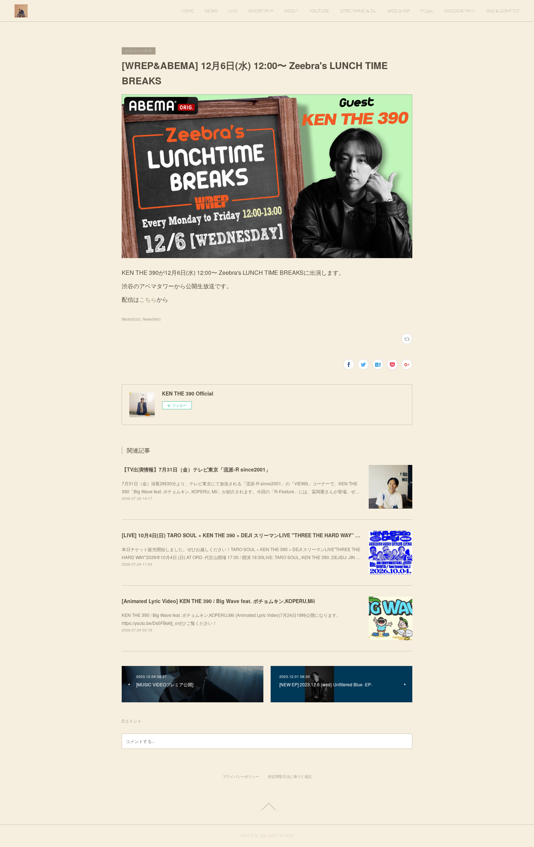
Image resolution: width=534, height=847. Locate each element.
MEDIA (291, 10)
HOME (187, 10)
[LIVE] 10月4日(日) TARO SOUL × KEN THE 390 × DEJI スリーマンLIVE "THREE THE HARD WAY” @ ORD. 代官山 (256, 535)
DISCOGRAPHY (459, 10)
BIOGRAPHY (261, 10)
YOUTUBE (319, 10)
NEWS (211, 10)
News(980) (152, 319)
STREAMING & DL (358, 10)
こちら (148, 299)
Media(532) (131, 319)
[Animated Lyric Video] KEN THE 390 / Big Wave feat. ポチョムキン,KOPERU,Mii (218, 601)
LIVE (233, 10)
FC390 (427, 10)
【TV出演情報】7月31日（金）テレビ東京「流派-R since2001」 (196, 469)
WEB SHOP (398, 10)
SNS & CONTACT (502, 10)
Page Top (267, 807)
